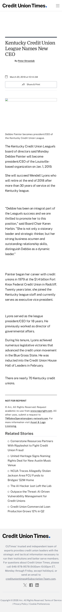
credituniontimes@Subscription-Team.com (31, 578)
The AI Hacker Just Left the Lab (31, 486)
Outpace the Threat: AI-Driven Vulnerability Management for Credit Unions (29, 496)
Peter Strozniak (26, 61)
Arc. (21, 600)
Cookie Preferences (39, 604)
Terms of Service (53, 600)
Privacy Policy (21, 604)
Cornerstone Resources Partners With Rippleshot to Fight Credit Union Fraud (30, 445)
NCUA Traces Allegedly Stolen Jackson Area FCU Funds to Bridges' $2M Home (29, 475)
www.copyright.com (41, 410)
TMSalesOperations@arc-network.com (26, 418)
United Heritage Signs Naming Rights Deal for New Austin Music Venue (29, 460)
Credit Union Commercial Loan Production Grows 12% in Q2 (29, 509)
